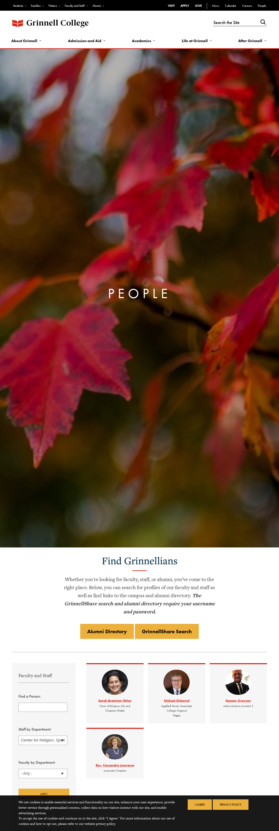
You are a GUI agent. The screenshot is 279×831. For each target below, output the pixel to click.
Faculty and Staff (75, 6)
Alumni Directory (107, 631)
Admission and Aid (84, 40)
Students (18, 6)
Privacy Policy (231, 805)
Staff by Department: (35, 729)
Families (36, 6)
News (215, 6)
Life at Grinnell (195, 40)
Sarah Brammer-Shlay (115, 701)
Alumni (96, 6)
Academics (141, 40)
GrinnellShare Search (167, 631)
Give (198, 6)
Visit (171, 6)
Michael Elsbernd (176, 701)
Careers (247, 6)
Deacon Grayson (238, 701)
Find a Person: (30, 696)
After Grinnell (250, 40)
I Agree (200, 805)
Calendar (230, 6)
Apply (184, 6)
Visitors (52, 6)
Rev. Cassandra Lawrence (115, 765)
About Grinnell (24, 40)
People (262, 6)
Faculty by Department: (37, 762)
